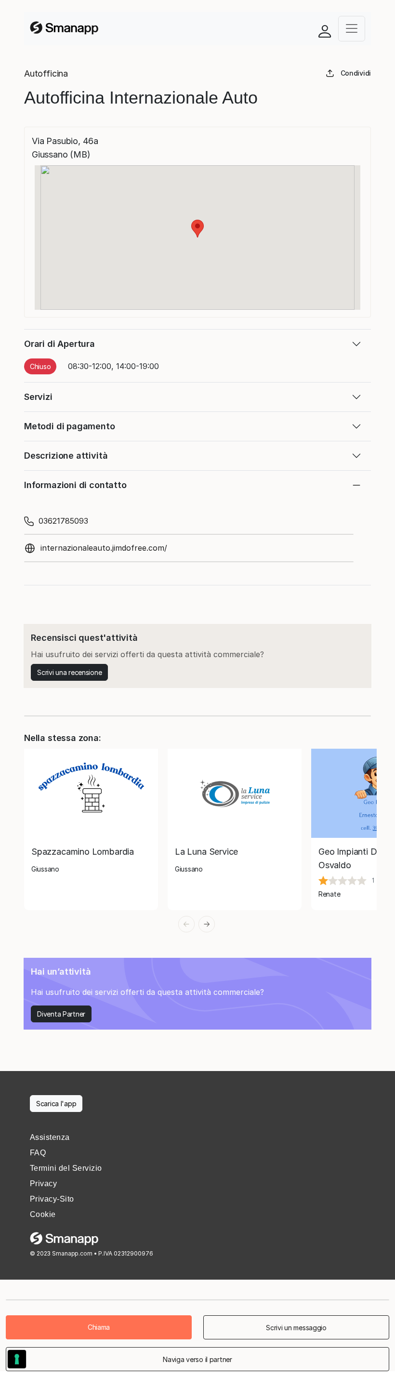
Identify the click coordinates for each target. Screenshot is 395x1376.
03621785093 (63, 521)
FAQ (38, 1153)
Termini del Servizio (66, 1168)
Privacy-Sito (52, 1199)
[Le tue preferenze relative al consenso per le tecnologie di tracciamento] (17, 1359)
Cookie (43, 1214)
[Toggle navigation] (351, 28)
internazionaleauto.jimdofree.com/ (103, 548)
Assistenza (50, 1137)
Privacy (43, 1183)
